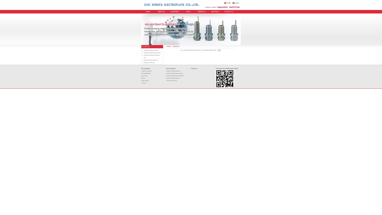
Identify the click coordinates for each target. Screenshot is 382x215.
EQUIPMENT (175, 11)
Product (143, 78)
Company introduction (146, 71)
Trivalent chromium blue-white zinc (152, 52)
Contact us (143, 83)
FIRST (189, 50)
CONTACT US (228, 11)
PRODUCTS (202, 11)
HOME (148, 11)
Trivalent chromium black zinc (151, 60)
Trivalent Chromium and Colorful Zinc (175, 75)
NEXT (198, 50)
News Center (144, 75)
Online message (145, 80)
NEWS (188, 11)
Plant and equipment (146, 73)
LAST (202, 50)
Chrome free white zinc (149, 62)
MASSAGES (215, 11)
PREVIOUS (194, 50)
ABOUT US (161, 11)
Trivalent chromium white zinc (151, 50)
